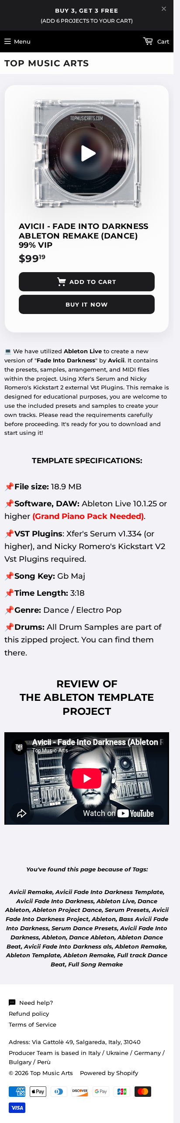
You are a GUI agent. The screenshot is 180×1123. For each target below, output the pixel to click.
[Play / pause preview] (87, 153)
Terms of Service (32, 1024)
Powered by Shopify (109, 1072)
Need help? (36, 1002)
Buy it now (86, 304)
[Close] (164, 8)
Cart (162, 41)
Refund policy (29, 1013)
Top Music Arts (46, 63)
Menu (22, 41)
